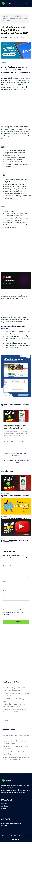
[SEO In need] (6, 3)
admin (5, 37)
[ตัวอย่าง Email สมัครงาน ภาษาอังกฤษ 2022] (16, 506)
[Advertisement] (16, 109)
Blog (10, 16)
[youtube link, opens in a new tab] (16, 839)
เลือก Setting (21, 339)
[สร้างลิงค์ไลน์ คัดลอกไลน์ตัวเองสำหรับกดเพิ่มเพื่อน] (16, 483)
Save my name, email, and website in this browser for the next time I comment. (15, 612)
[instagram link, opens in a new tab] (19, 839)
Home (5, 16)
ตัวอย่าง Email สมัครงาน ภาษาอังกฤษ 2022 (15, 519)
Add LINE (4, 825)
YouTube (4, 804)
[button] (26, 3)
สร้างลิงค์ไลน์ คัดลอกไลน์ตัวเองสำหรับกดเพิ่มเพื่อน (15, 405)
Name (5, 581)
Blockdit (4, 808)
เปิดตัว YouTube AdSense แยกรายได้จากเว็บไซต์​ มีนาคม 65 (14, 541)
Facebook (4, 806)
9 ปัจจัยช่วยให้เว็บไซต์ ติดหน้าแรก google (15, 699)
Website (5, 599)
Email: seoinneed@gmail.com (11, 823)
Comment (7, 566)
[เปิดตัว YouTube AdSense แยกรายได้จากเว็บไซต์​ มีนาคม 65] (16, 528)
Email (4, 590)
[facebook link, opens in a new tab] (13, 839)
